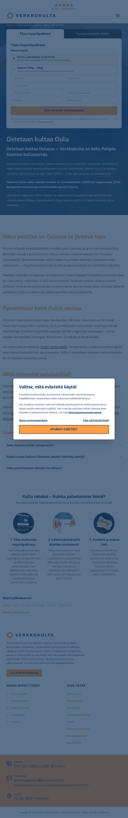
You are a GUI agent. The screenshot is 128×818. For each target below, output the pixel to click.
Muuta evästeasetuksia (33, 420)
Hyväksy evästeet (64, 429)
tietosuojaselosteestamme (84, 412)
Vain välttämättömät (96, 420)
